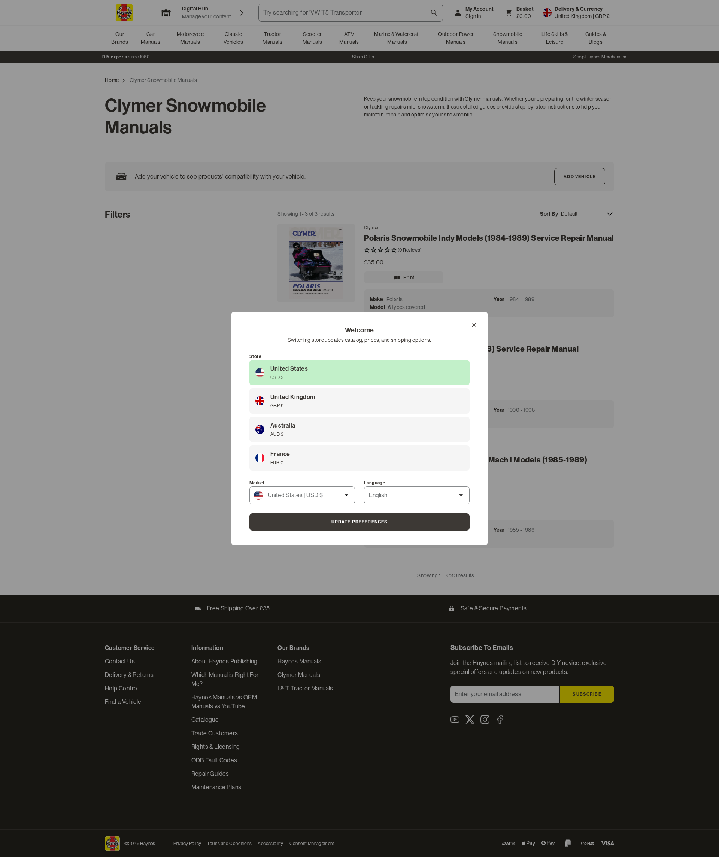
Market (256, 483)
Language (374, 483)
